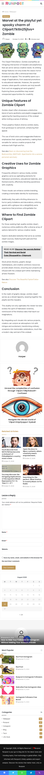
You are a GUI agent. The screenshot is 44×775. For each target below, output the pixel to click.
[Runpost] (15, 3)
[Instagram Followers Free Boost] (8, 700)
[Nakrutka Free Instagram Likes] (8, 690)
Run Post (19, 667)
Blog (4, 730)
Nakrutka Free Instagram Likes (28, 687)
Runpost (6, 722)
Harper (7, 39)
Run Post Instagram (24, 657)
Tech (5, 733)
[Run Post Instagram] (8, 660)
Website (5, 549)
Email (4, 541)
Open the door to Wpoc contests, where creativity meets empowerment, (32, 452)
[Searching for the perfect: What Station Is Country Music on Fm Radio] (32, 470)
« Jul (21, 615)
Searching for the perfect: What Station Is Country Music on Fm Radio (32, 480)
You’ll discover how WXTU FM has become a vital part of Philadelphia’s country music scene (11, 454)
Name (4, 532)
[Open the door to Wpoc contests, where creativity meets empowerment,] (32, 442)
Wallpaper (13, 12)
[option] (22, 632)
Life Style (6, 737)
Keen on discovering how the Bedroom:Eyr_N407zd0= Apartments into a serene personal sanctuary (22, 154)
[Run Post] (8, 670)
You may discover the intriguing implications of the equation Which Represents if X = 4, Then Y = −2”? (11, 478)
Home (6, 12)
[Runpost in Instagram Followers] (8, 680)
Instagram (6, 726)
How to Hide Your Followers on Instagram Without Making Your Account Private (20, 641)
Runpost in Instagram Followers (29, 677)
